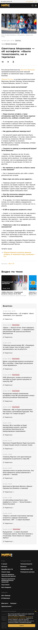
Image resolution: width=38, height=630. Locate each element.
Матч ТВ (11, 264)
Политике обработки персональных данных (20, 616)
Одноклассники (6, 606)
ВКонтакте (4, 603)
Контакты (4, 566)
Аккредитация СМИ (26, 569)
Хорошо (22, 625)
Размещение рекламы (27, 572)
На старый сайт (29, 1)
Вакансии (23, 566)
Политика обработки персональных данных (8, 575)
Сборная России (7, 79)
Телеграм (13, 603)
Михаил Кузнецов (11, 44)
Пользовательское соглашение (8, 611)
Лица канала (5, 584)
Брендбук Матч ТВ (7, 569)
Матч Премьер (5, 595)
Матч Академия (6, 587)
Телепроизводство (26, 564)
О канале (4, 564)
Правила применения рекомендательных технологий (8, 580)
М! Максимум (5, 598)
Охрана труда (5, 572)
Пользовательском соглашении (16, 618)
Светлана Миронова (27, 70)
